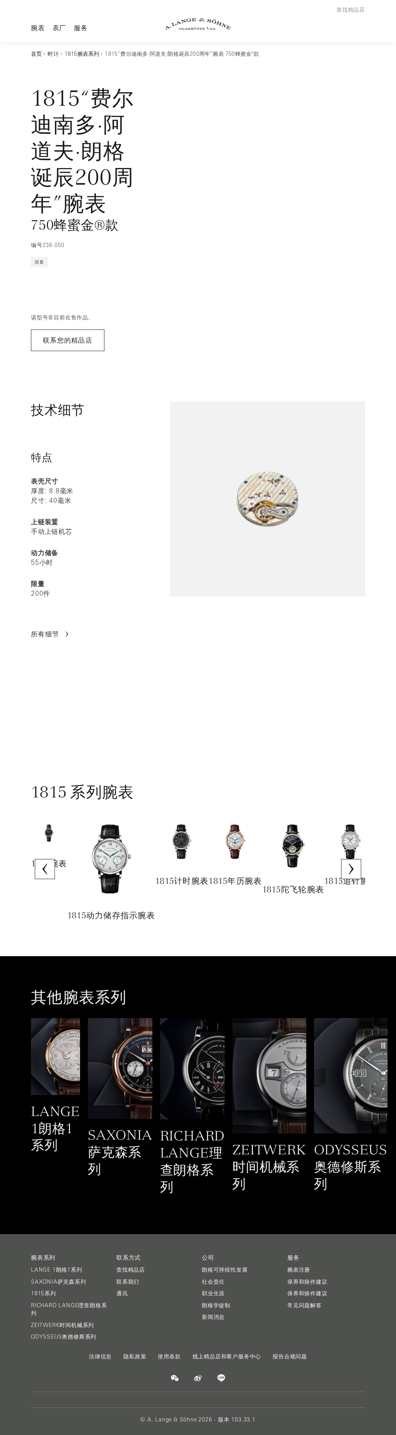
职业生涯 (213, 1293)
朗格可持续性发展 (225, 1270)
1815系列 (43, 1293)
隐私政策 (134, 1356)
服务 (81, 28)
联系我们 (127, 1282)
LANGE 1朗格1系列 (56, 1270)
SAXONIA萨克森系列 (58, 1282)
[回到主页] (198, 24)
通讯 (122, 1293)
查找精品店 (130, 1270)
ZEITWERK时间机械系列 (62, 1325)
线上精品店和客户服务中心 (227, 1356)
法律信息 (100, 1356)
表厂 (60, 28)
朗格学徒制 (216, 1305)
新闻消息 (213, 1317)
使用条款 (169, 1356)
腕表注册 (298, 1270)
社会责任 (213, 1282)
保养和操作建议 (307, 1282)
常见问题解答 (304, 1305)
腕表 (38, 28)
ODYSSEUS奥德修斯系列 (63, 1337)
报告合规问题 (290, 1356)
